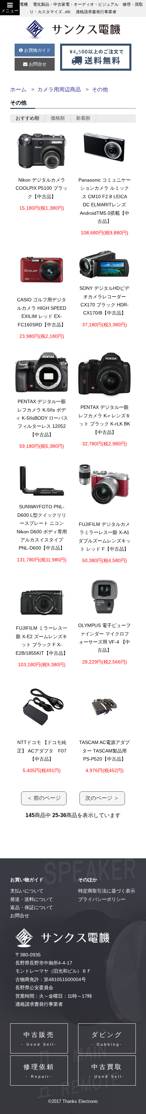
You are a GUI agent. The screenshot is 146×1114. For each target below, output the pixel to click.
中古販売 (39, 1038)
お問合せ (37, 64)
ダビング (107, 1038)
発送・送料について (31, 899)
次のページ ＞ (102, 798)
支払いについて (26, 890)
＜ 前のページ (44, 798)
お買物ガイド (37, 50)
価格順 (58, 118)
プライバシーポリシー (102, 899)
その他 (100, 89)
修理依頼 (39, 1070)
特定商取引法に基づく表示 (106, 890)
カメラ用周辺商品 (59, 89)
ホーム (18, 89)
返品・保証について (31, 907)
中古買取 (107, 1070)
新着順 (83, 118)
